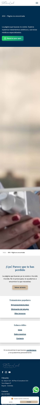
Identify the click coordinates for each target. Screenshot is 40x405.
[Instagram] (6, 372)
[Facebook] (2, 372)
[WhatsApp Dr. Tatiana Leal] (36, 390)
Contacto (20, 338)
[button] (37, 3)
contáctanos (31, 350)
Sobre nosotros (20, 334)
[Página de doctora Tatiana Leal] (7, 3)
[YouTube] (9, 372)
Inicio (4, 252)
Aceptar (29, 402)
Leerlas (11, 401)
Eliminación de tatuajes (20, 309)
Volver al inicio (20, 287)
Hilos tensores (20, 313)
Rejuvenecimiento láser (20, 305)
